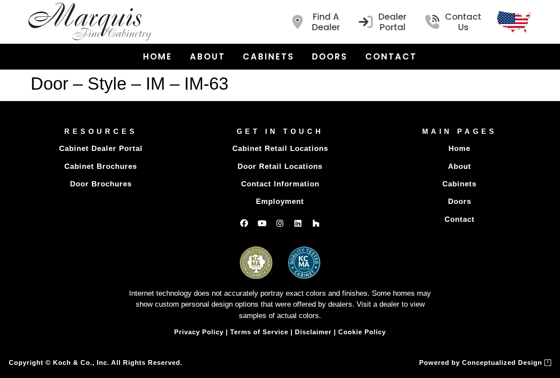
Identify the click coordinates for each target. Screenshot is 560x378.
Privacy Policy (199, 332)
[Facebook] (244, 223)
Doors (330, 57)
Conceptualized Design (503, 362)
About (207, 57)
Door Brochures (101, 184)
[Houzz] (316, 223)
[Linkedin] (298, 223)
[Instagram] (280, 223)
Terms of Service (259, 332)
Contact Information (280, 184)
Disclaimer (313, 332)
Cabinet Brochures (100, 166)
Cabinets (268, 57)
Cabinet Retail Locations (280, 148)
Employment (280, 201)
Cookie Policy (362, 332)
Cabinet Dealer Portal (101, 148)
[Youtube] (262, 223)
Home (157, 57)
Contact (391, 57)
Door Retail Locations (280, 166)
